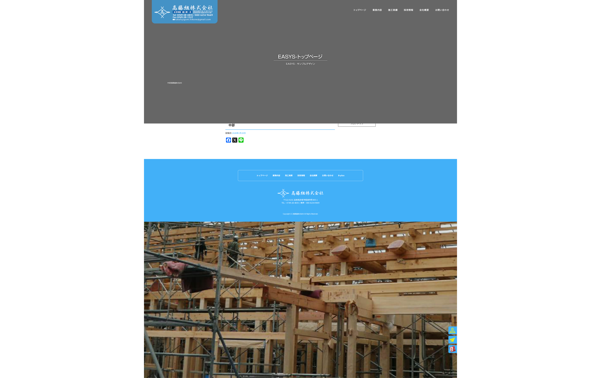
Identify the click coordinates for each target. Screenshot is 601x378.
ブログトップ (356, 123)
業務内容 (377, 10)
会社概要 (424, 10)
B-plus (341, 175)
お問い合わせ (442, 10)
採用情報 (408, 10)
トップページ (360, 10)
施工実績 (393, 10)
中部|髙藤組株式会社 (174, 83)
